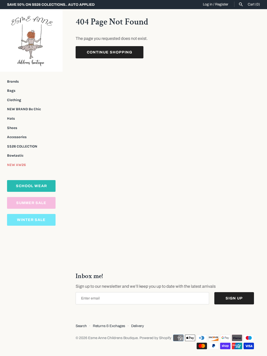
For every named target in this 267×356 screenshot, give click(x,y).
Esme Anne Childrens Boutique (113, 338)
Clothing (14, 100)
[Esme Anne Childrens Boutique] (31, 40)
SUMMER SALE (31, 203)
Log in (208, 4)
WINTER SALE (31, 220)
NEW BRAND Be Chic (24, 109)
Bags (11, 91)
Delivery (137, 326)
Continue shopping (109, 52)
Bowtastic (15, 155)
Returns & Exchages (109, 326)
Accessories (17, 137)
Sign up (234, 298)
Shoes (12, 128)
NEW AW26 (16, 165)
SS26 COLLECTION (22, 146)
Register (221, 4)
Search (81, 326)
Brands (13, 81)
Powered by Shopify (155, 338)
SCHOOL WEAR (31, 186)
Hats (11, 118)
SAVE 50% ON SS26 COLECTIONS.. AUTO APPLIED (51, 5)
